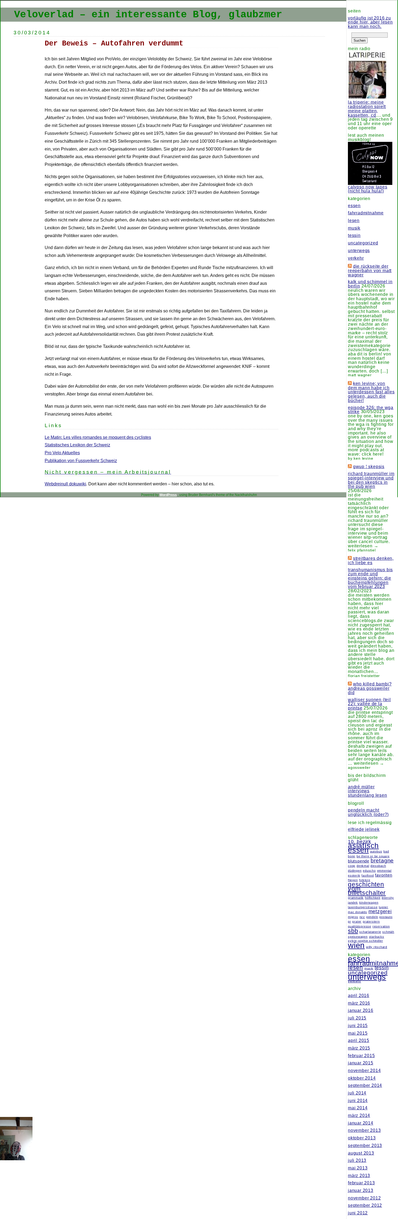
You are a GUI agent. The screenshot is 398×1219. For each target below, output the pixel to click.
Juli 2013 (357, 1160)
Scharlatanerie (370, 931)
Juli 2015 (357, 1018)
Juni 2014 (358, 1100)
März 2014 (359, 1115)
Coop (351, 865)
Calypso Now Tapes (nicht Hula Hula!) (367, 189)
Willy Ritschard (376, 947)
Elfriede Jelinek (364, 829)
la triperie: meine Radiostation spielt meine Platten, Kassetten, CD (367, 108)
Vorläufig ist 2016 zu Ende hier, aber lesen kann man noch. (370, 22)
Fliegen (353, 880)
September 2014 (365, 1085)
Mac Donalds (357, 912)
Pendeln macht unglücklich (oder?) (368, 812)
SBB (353, 930)
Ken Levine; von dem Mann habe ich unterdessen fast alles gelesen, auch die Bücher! (371, 392)
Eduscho (369, 870)
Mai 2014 (357, 1108)
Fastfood (367, 875)
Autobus (376, 851)
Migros (353, 917)
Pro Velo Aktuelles (62, 452)
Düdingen (354, 870)
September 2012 (365, 1205)
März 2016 (359, 1003)
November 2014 (364, 1070)
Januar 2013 (360, 1190)
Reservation (381, 926)
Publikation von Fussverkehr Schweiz (81, 460)
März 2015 (359, 1048)
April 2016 (358, 995)
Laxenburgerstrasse (362, 907)
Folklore (364, 880)
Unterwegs (359, 250)
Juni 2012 (358, 1213)
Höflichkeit (372, 897)
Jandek (353, 902)
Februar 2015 (361, 1055)
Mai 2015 (357, 1033)
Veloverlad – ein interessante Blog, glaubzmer (148, 14)
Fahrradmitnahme (366, 213)
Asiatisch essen (363, 848)
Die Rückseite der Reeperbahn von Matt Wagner (370, 270)
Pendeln (372, 917)
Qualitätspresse (359, 926)
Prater (356, 921)
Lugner (383, 907)
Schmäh (388, 931)
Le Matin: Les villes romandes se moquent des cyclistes (98, 437)
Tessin (354, 235)
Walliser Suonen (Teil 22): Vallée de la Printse (369, 703)
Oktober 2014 (362, 1078)
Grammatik (356, 897)
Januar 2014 (360, 1123)
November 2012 (364, 1198)
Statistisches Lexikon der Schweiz (77, 445)
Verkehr (356, 258)
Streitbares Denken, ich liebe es (371, 560)
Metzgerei (380, 911)
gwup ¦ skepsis (368, 466)
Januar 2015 (360, 1063)
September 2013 (365, 1145)
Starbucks (376, 936)
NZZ (362, 917)
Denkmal (363, 865)
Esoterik (354, 875)
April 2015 (358, 1040)
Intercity (388, 897)
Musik (354, 228)
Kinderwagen (369, 902)
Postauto (385, 917)
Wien (356, 945)
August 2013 (361, 1153)
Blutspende (358, 861)
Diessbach (378, 865)
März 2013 (359, 1175)
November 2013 (364, 1130)
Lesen (354, 220)
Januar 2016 (360, 1010)
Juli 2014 (357, 1093)
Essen (354, 205)
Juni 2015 (358, 1025)
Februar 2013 (361, 1183)
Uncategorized (363, 243)
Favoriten (383, 875)
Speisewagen (358, 936)
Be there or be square (373, 856)
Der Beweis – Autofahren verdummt (114, 43)
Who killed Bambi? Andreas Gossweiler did (370, 688)
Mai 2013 (357, 1168)
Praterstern (371, 921)
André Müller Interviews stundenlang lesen (367, 791)
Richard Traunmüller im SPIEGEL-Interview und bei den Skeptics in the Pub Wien (371, 480)
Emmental (384, 870)
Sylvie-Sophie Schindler (365, 940)
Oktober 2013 (362, 1138)
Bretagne (382, 861)
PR (349, 921)
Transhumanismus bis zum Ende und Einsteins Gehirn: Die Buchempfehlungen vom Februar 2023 (370, 578)
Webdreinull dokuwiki (65, 484)
